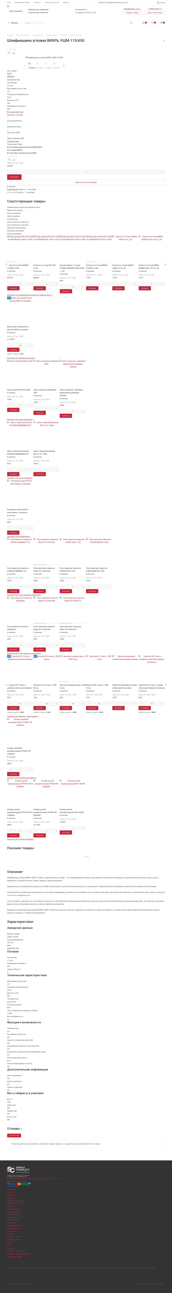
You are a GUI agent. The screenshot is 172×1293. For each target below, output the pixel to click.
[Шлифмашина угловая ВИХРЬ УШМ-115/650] (44, 57)
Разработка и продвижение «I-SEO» (150, 1284)
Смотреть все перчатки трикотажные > (23, 716)
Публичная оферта (14, 1257)
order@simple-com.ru (132, 9)
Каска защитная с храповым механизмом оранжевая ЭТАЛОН (71, 393)
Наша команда (13, 1228)
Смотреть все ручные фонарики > (20, 839)
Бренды (10, 1243)
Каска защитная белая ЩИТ (18, 390)
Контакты (11, 1189)
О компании (12, 1223)
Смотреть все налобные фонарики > (22, 778)
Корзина (10, 1248)
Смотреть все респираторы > (19, 536)
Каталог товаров (14, 1240)
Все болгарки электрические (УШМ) (21, 153)
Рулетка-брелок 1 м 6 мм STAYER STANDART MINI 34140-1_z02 (72, 268)
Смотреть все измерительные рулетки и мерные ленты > (30, 295)
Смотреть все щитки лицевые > (20, 478)
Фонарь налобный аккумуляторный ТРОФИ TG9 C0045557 (19, 751)
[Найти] (131, 22)
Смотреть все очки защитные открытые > (24, 653)
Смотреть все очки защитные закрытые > (24, 595)
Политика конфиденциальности (20, 1254)
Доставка (11, 1195)
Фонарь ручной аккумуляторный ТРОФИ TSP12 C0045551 (20, 812)
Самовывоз (12, 1198)
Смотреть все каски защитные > (20, 419)
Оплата (10, 1192)
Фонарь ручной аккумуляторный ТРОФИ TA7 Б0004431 (45, 812)
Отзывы (10, 1234)
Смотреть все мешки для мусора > (21, 358)
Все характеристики (15, 112)
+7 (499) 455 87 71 (155, 9)
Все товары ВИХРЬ (14, 150)
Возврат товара (13, 1209)
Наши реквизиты (14, 1226)
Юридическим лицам (15, 1201)
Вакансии (11, 1231)
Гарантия (10, 1206)
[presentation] (24, 66)
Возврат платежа (14, 1212)
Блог (9, 1245)
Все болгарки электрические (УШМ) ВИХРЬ (24, 147)
